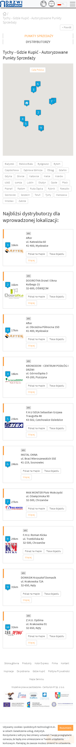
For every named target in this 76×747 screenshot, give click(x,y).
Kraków (59, 176)
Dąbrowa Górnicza (33, 170)
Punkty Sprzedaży (39, 36)
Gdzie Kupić (39, 671)
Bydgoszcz (43, 163)
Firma (55, 663)
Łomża (18, 182)
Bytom (57, 163)
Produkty (27, 663)
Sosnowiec (10, 194)
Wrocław (9, 201)
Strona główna (11, 663)
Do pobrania (23, 671)
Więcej (31, 260)
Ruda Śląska (36, 188)
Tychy (48, 194)
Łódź (7, 182)
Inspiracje (9, 671)
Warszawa (61, 194)
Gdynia (8, 176)
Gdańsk (63, 170)
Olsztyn (42, 182)
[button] (33, 90)
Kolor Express (42, 663)
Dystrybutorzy (38, 42)
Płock (65, 182)
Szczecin (25, 194)
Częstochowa (12, 170)
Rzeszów (64, 188)
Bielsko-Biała (26, 163)
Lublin (30, 182)
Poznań (9, 188)
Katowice (34, 176)
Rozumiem (65, 727)
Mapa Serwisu (36, 679)
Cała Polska (38, 69)
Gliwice (20, 176)
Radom (21, 188)
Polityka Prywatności (59, 671)
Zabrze (22, 201)
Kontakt (65, 663)
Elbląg (50, 170)
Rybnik (51, 188)
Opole (54, 182)
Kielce (47, 176)
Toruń (37, 194)
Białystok (9, 163)
